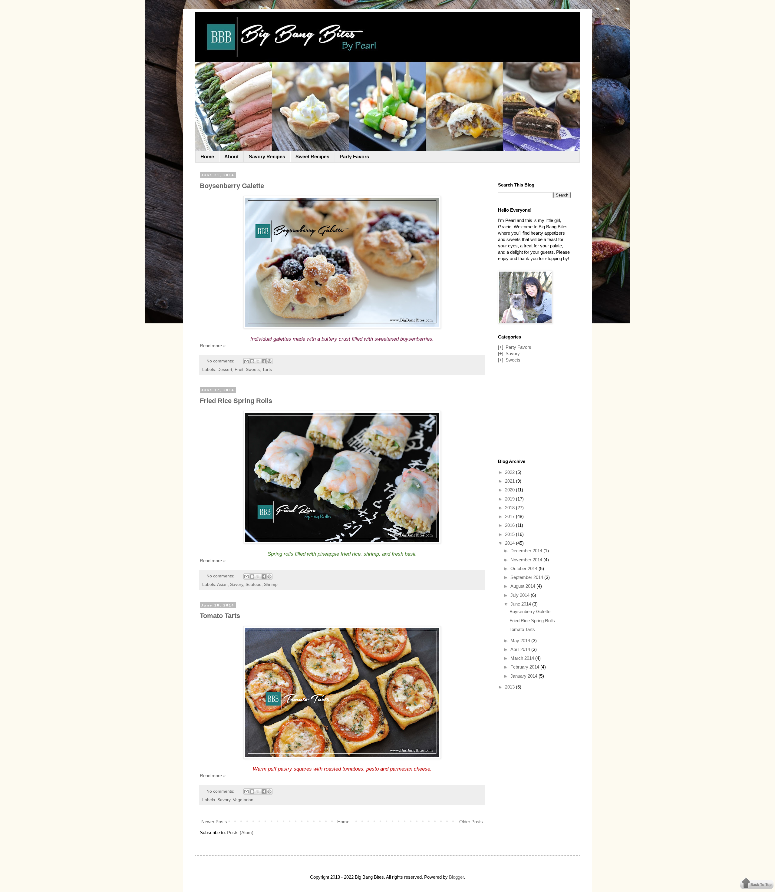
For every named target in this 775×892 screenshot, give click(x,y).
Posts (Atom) (240, 832)
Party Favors (354, 156)
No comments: (221, 361)
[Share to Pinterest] (269, 361)
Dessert (224, 369)
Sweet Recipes (312, 156)
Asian (222, 584)
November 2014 (526, 559)
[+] (500, 347)
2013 (510, 686)
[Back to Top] (756, 883)
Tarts (267, 369)
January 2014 (524, 676)
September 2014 (527, 577)
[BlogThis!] (252, 361)
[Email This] (246, 361)
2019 (510, 498)
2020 (510, 489)
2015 (510, 534)
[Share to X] (258, 361)
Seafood (254, 584)
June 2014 (521, 603)
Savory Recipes (267, 156)
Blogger (456, 877)
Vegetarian (243, 800)
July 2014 (520, 595)
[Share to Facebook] (264, 361)
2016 (510, 525)
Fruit (239, 369)
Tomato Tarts (220, 615)
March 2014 (522, 658)
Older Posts (471, 821)
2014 (510, 543)
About (231, 156)
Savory (236, 584)
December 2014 (526, 550)
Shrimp (271, 584)
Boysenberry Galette (232, 186)
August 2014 (523, 586)
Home (207, 156)
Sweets (253, 369)
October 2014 (524, 568)
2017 (510, 516)
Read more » (213, 345)
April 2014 (520, 649)
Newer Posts (214, 821)
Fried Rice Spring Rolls (236, 401)
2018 (510, 507)
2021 (510, 481)
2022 (510, 472)
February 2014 (525, 666)
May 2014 (520, 640)
